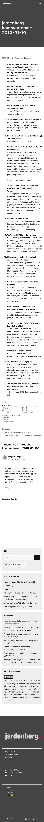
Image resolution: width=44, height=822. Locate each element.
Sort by (7, 564)
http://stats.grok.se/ (15, 230)
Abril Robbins (9, 640)
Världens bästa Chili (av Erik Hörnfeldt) (20, 582)
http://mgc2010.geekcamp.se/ (28, 356)
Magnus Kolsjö (14, 457)
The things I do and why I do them (18, 607)
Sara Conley (9, 653)
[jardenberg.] (7, 3)
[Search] (37, 557)
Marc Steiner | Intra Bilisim (15, 627)
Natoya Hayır (9, 634)
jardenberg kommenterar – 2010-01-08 (21, 432)
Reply (7, 487)
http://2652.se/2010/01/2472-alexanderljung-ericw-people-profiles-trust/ (23, 370)
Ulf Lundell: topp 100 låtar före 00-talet (20, 603)
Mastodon (6, 795)
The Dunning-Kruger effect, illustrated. (20, 593)
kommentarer (10, 429)
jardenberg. (9, 586)
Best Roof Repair (11, 647)
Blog (6, 589)
